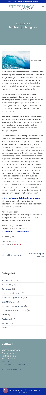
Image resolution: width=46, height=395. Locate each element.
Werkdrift (5, 327)
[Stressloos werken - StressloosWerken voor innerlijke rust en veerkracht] (22, 7)
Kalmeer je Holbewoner (12, 293)
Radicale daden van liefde (13, 306)
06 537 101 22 (7, 361)
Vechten (5, 323)
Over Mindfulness (9, 302)
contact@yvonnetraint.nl (17, 231)
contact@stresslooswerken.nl (14, 364)
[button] (42, 7)
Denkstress (6, 289)
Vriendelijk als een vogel (12, 255)
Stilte (4, 314)
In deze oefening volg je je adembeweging (21, 198)
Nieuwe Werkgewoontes (12, 297)
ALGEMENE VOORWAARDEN (13, 369)
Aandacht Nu (23, 24)
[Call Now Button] (5, 390)
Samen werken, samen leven (14, 310)
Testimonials (7, 319)
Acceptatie (6, 284)
